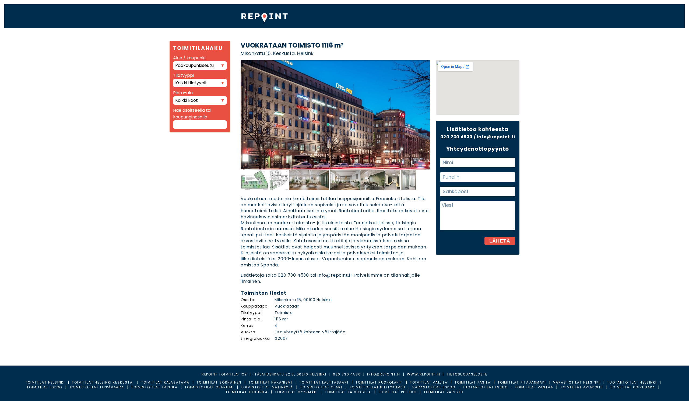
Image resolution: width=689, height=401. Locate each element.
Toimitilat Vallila (428, 382)
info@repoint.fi (335, 275)
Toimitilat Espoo (44, 387)
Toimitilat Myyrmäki (296, 392)
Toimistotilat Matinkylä (267, 387)
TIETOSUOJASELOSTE (467, 374)
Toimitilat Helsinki (45, 382)
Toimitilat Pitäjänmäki (522, 382)
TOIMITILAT (360, 16)
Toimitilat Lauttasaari (324, 382)
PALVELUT (400, 16)
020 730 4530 (293, 275)
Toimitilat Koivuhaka (632, 387)
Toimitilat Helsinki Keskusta (103, 382)
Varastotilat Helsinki (576, 382)
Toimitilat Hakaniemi (270, 382)
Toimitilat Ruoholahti (379, 382)
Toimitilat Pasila (473, 382)
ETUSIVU (321, 16)
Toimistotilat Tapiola (154, 387)
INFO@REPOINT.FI (383, 374)
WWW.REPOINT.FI (423, 374)
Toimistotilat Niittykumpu (377, 387)
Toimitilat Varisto (443, 392)
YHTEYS (435, 16)
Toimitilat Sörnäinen (218, 382)
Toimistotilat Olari (321, 387)
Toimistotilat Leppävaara (96, 387)
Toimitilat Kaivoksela (348, 392)
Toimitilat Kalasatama (165, 382)
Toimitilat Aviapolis (581, 387)
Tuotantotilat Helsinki (632, 382)
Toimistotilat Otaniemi (209, 387)
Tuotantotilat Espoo (485, 387)
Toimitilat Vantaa (534, 387)
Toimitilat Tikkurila (247, 392)
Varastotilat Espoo (433, 387)
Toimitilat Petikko (397, 392)
